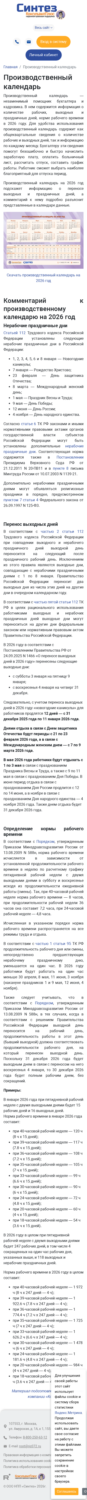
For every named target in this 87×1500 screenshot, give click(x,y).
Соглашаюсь (66, 1491)
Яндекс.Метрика (68, 1413)
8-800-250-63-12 (35, 1437)
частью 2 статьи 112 (62, 531)
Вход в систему (53, 41)
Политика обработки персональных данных (37, 1467)
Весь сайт (42, 27)
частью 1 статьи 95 (53, 943)
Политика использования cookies (29, 1461)
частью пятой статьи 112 (56, 602)
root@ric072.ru (30, 1446)
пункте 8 (61, 468)
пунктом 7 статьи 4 (20, 500)
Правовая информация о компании (30, 1455)
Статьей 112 (14, 333)
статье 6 (28, 424)
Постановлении (70, 457)
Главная (10, 67)
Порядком (45, 841)
